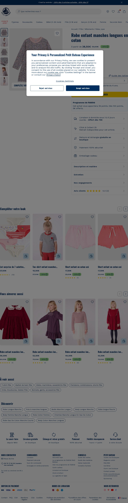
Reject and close (45, 88)
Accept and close (83, 88)
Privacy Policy (53, 75)
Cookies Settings (65, 81)
